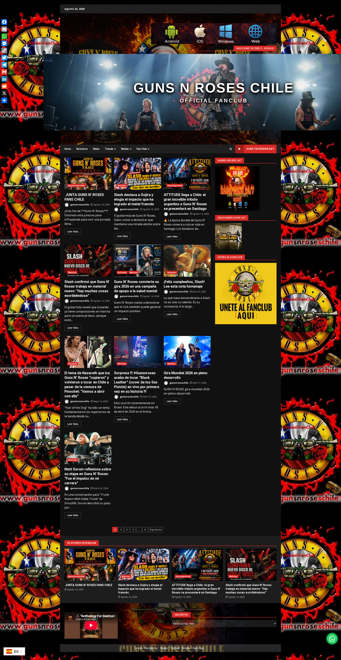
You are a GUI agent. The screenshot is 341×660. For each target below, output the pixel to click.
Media (125, 148)
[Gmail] (4, 71)
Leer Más (72, 231)
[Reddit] (4, 86)
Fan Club (142, 148)
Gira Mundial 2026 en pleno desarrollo (187, 352)
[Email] (4, 29)
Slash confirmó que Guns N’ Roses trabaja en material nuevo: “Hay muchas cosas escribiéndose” (87, 261)
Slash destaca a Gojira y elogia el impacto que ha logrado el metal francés (137, 174)
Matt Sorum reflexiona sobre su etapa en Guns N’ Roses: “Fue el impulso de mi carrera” (87, 448)
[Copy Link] (4, 50)
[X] (4, 93)
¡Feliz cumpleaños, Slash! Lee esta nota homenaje (187, 261)
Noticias (122, 185)
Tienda (109, 148)
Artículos (122, 272)
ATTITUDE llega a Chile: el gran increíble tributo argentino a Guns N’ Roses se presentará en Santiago (187, 174)
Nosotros (82, 148)
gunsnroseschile (76, 185)
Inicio (67, 148)
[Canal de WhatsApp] (332, 638)
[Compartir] (4, 100)
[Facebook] (4, 22)
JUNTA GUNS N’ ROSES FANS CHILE (87, 174)
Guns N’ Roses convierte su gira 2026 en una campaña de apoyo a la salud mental (137, 261)
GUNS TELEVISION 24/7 (260, 148)
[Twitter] (4, 57)
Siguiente (156, 529)
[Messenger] (4, 43)
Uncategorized (174, 185)
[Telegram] (4, 64)
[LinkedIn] (4, 79)
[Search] (231, 149)
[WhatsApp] (4, 36)
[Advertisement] (214, 33)
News (96, 148)
